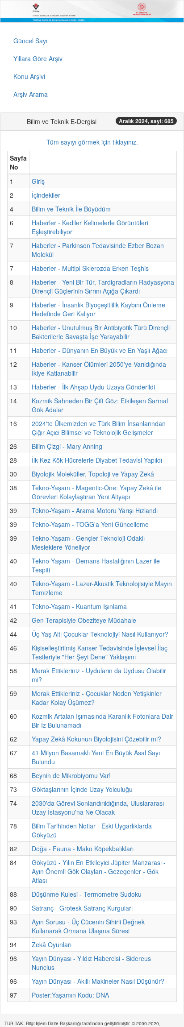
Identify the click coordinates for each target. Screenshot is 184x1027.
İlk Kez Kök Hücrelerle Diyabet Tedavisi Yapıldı (97, 460)
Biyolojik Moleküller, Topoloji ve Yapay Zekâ (93, 473)
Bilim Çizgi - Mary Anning (67, 446)
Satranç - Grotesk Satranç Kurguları (82, 907)
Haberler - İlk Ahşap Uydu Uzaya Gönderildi (93, 386)
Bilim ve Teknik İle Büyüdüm (71, 208)
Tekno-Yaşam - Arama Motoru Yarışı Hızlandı (95, 510)
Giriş (38, 181)
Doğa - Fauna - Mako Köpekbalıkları (83, 848)
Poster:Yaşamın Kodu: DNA (70, 994)
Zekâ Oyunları (51, 944)
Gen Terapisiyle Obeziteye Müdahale (84, 620)
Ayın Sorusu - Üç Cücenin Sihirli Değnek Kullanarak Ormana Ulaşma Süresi (88, 926)
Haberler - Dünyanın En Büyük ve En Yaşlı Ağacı (99, 350)
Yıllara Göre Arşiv (38, 58)
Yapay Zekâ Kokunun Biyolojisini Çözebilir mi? (96, 738)
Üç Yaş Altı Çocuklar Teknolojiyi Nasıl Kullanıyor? (100, 633)
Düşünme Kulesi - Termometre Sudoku (87, 894)
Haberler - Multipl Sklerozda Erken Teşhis (90, 268)
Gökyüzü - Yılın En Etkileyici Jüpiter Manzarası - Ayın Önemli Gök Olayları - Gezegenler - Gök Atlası (99, 871)
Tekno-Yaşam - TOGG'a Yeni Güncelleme (90, 524)
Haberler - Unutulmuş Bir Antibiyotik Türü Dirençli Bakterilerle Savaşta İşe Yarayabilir (101, 332)
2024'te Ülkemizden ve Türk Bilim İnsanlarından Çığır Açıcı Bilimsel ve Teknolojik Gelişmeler (99, 428)
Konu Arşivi (29, 76)
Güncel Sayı (30, 40)
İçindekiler (46, 194)
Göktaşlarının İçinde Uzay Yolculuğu (82, 789)
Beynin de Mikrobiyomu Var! (71, 775)
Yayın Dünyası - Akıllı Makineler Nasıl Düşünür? (98, 981)
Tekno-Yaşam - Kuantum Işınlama (79, 606)
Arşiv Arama (30, 94)
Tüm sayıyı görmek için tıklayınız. (92, 141)
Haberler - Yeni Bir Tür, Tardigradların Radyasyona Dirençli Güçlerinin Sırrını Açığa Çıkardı (103, 286)
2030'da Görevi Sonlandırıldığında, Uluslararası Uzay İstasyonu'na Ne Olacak (98, 807)
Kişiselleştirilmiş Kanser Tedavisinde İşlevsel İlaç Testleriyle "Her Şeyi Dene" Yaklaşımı (99, 652)
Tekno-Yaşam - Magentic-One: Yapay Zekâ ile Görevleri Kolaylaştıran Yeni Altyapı (96, 492)
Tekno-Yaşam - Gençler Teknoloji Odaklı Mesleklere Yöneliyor (88, 542)
